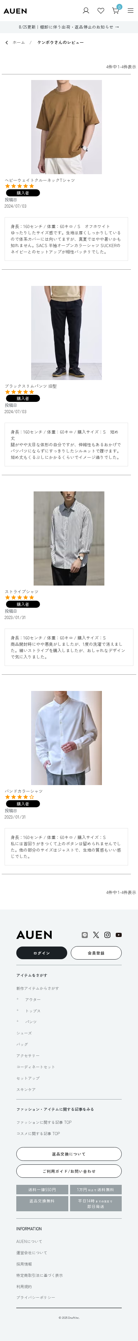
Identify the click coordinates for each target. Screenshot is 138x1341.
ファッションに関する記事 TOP (43, 1122)
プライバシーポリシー (35, 1297)
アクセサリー (28, 1055)
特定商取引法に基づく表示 (39, 1275)
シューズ (24, 1033)
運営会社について (31, 1252)
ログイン (41, 953)
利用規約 (24, 1286)
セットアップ (28, 1078)
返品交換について (69, 1154)
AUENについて (29, 1241)
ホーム (18, 42)
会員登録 (96, 953)
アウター (33, 999)
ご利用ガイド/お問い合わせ (69, 1171)
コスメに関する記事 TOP (38, 1133)
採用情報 (24, 1264)
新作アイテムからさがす (37, 988)
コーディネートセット (35, 1067)
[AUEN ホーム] (15, 10)
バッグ (22, 1044)
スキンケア (26, 1089)
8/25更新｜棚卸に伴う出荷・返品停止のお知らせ (66, 27)
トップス (33, 1011)
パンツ (31, 1021)
